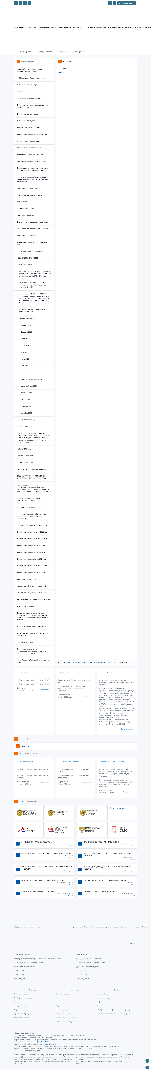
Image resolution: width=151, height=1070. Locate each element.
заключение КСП (25, 426)
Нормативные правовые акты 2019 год (32, 134)
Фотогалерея (22, 202)
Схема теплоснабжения (26, 208)
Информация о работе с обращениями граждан (32, 243)
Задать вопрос (22, 1006)
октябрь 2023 (26, 399)
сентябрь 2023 (26, 393)
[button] (24, 52)
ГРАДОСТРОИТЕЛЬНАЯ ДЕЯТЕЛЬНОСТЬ (32, 469)
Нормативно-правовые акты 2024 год (31, 559)
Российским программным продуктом (116, 1055)
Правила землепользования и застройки (32, 222)
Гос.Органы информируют (29, 753)
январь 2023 (26, 325)
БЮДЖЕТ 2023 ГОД (24, 265)
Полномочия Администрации (28, 114)
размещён (117, 1061)
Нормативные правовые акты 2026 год (32, 572)
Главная (69, 662)
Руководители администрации (29, 98)
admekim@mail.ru (20, 979)
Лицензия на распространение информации (114, 1006)
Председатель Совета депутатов (89, 959)
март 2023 (25, 339)
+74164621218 (19, 971)
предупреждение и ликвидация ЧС (30, 507)
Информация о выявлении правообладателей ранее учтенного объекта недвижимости (31, 651)
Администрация (27, 62)
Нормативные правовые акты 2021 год (32, 539)
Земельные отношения (25, 642)
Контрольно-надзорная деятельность (32, 525)
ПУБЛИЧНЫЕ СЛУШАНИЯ (26, 606)
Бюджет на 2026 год (25, 462)
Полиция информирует (69, 761)
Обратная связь (20, 994)
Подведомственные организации (30, 154)
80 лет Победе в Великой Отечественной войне (33, 661)
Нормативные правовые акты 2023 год (32, 552)
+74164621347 (81, 975)
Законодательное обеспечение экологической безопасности (29, 499)
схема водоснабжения (25, 215)
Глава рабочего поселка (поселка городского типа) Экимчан (30, 70)
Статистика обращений (23, 1018)
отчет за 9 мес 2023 (29, 386)
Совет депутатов (84, 955)
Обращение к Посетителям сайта (32, 78)
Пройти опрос (127, 729)
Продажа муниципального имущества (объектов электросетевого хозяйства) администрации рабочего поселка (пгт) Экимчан (32, 616)
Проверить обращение (23, 1014)
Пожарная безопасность (26, 579)
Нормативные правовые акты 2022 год (32, 545)
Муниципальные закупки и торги (29, 195)
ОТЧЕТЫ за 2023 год (27, 318)
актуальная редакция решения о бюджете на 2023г (32, 311)
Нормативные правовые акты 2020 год (32, 532)
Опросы (104, 672)
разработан (85, 1061)
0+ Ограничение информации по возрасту (113, 1010)
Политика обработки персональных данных (114, 1014)
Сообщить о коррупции (23, 998)
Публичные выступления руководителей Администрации (32, 106)
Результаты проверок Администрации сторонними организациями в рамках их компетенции (32, 179)
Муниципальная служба (26, 121)
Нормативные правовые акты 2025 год (32, 566)
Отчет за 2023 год (28, 420)
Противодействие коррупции (28, 127)
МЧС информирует (26, 761)
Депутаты (25, 746)
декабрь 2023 (26, 413)
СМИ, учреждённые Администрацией (31, 161)
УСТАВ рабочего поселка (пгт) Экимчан (32, 229)
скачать (61, 73)
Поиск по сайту (103, 998)
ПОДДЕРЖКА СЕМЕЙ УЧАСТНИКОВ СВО (32, 626)
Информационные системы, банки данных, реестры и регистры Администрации (33, 169)
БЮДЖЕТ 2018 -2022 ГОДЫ (27, 258)
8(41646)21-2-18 (42, 1042)
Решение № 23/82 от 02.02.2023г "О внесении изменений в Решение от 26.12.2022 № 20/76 (32, 285)
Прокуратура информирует (112, 761)
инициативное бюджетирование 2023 (31, 593)
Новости (22, 672)
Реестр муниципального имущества (31, 251)
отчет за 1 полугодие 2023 (31, 379)
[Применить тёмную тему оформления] (29, 3)
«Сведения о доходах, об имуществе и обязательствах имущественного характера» (32, 516)
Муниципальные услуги (26, 235)
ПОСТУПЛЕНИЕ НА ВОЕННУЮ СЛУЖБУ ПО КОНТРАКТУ (33, 634)
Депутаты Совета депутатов (88, 967)
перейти (70, 846)
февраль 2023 (26, 332)
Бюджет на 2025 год (25, 456)
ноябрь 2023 (26, 406)
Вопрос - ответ (20, 1002)
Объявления (65, 672)
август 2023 (25, 372)
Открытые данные (24, 91)
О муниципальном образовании (29, 148)
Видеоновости (61, 1006)
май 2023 (24, 352)
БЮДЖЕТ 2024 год (24, 449)
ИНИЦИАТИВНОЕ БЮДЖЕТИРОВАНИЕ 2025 (33, 599)
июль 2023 (25, 366)
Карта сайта (102, 994)
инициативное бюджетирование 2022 (31, 586)
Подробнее (45, 689)
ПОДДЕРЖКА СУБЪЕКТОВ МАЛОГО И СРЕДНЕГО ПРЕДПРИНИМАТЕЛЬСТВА (31, 477)
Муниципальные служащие (27, 85)
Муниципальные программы (27, 188)
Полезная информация (28, 801)
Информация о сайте (105, 1002)
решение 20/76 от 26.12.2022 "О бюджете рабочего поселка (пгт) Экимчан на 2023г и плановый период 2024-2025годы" (35, 274)
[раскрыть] (110, 3)
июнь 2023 (25, 359)
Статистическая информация (28, 141)
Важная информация (27, 739)
